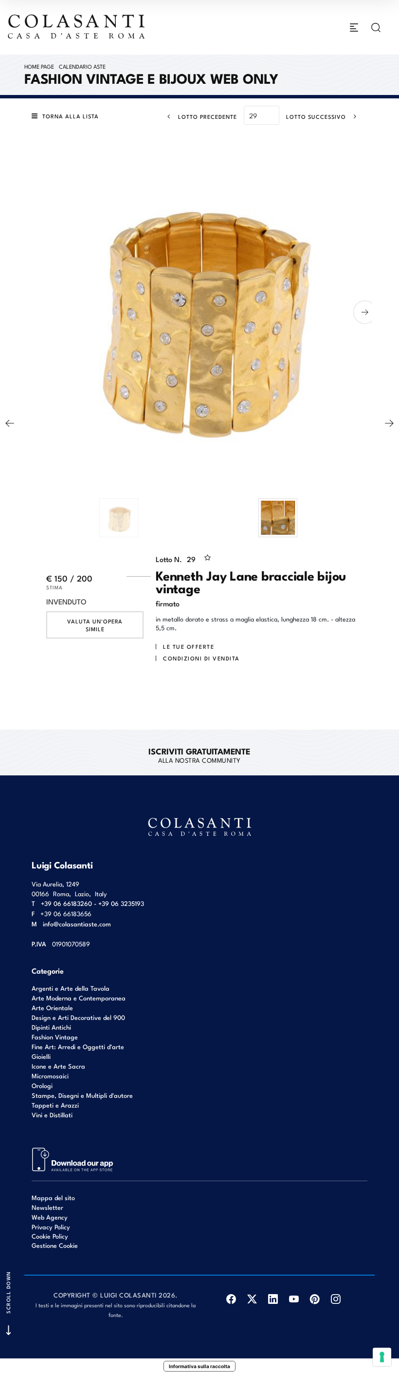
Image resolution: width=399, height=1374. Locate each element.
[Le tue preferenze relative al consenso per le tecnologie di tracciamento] (382, 1357)
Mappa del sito (53, 1197)
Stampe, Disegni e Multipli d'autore (82, 1095)
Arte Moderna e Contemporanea (79, 997)
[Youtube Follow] (294, 1299)
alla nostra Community (199, 755)
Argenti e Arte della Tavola (70, 988)
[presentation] (31, 312)
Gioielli (41, 1056)
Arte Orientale (52, 1007)
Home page (39, 66)
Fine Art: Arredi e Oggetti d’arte (78, 1046)
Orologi (42, 1085)
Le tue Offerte (188, 646)
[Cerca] (376, 27)
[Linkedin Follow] (273, 1299)
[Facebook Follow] (231, 1299)
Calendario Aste (82, 66)
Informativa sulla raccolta (199, 1366)
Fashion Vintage (55, 1036)
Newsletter (47, 1207)
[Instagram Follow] (336, 1299)
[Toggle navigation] (354, 27)
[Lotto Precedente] (9, 423)
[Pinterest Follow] (315, 1299)
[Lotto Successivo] (389, 423)
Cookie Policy (50, 1236)
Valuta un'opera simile (95, 625)
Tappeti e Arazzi (55, 1105)
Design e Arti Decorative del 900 (78, 1017)
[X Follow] (252, 1299)
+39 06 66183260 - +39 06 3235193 (92, 903)
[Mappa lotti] (73, 1159)
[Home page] (76, 26)
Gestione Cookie (55, 1245)
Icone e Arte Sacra (58, 1066)
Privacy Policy (51, 1226)
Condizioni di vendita (201, 658)
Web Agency (50, 1217)
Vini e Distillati (52, 1114)
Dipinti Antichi (51, 1027)
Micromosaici (50, 1075)
